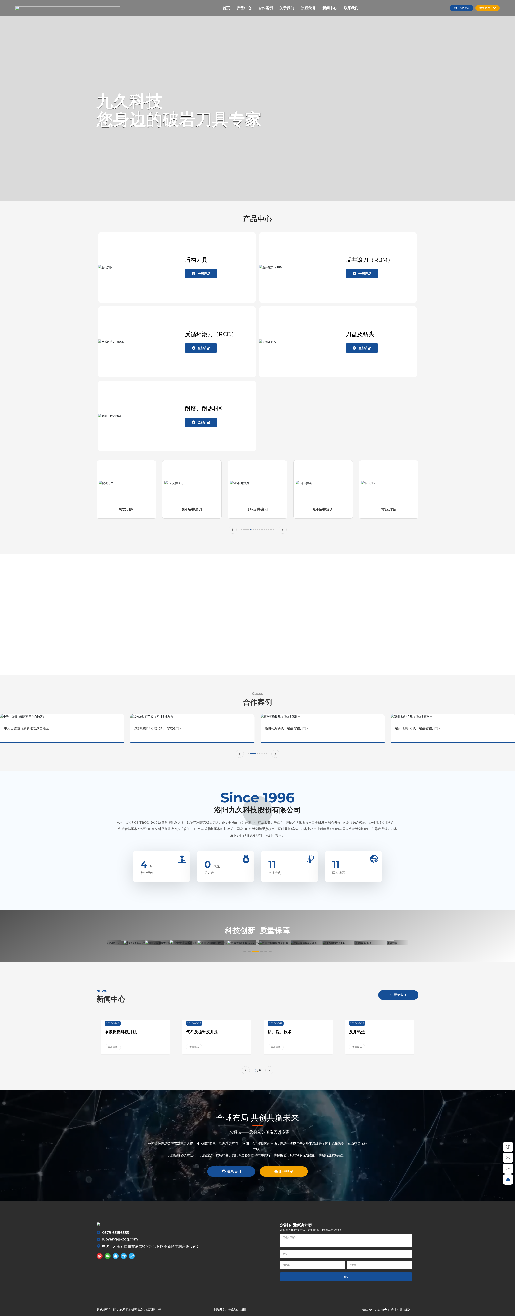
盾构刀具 (196, 259)
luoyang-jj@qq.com (120, 1239)
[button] (233, 530)
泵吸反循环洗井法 (121, 1031)
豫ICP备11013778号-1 (375, 1309)
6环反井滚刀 (323, 509)
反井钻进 (357, 1031)
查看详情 (112, 1047)
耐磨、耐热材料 (204, 408)
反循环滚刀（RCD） (211, 334)
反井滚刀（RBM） (369, 259)
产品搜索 (464, 7)
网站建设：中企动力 (227, 1309)
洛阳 (243, 1309)
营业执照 (396, 1309)
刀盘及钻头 (360, 334)
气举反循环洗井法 (202, 1031)
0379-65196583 (115, 1232)
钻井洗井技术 (280, 1031)
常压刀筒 (388, 509)
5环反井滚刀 (192, 509)
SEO (407, 1309)
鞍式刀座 (126, 509)
